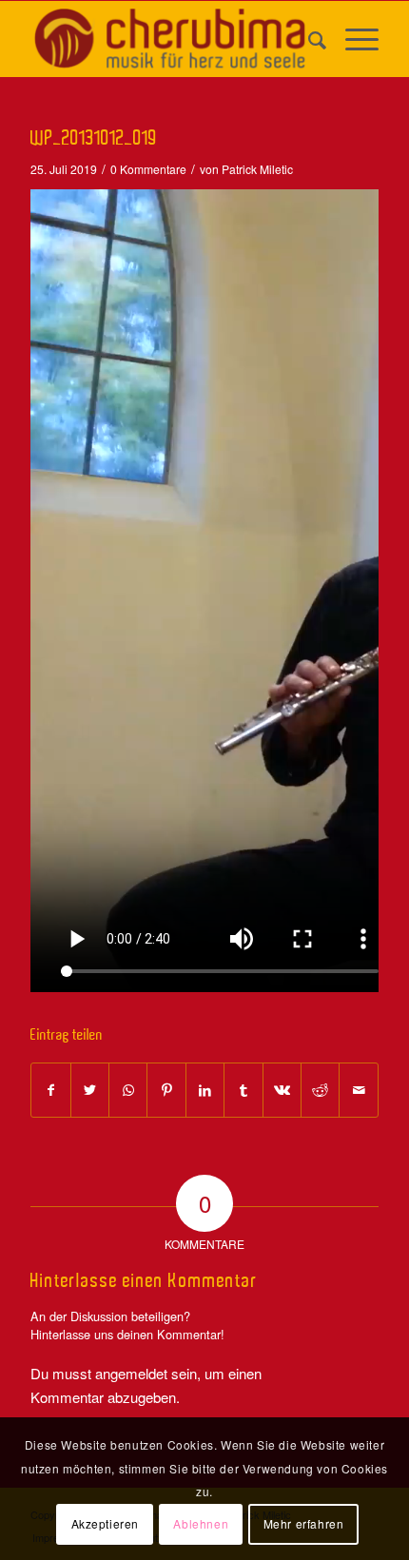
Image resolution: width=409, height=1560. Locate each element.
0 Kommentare (148, 169)
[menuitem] (307, 39)
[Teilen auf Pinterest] (166, 1090)
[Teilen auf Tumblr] (243, 1090)
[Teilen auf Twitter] (89, 1090)
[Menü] (352, 39)
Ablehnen (200, 1523)
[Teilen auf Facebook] (50, 1090)
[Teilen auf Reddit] (320, 1090)
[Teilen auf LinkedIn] (205, 1090)
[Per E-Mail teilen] (359, 1090)
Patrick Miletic (257, 169)
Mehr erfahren (303, 1523)
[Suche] (307, 39)
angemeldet (131, 1373)
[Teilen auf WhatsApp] (127, 1090)
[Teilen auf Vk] (282, 1090)
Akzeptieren (105, 1523)
